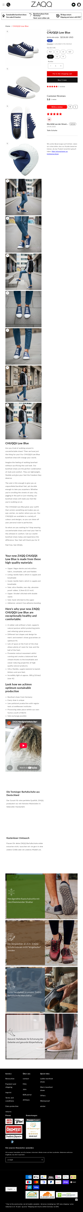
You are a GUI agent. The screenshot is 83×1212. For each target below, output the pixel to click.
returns (8, 1111)
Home (7, 26)
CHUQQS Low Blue (21, 26)
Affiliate (26, 1100)
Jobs (24, 1089)
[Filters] (70, 107)
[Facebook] (76, 1200)
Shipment (50, 44)
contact (26, 1078)
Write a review (57, 107)
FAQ (24, 1084)
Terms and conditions (9, 1099)
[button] (8, 4)
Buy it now (62, 80)
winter (43, 1106)
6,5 (70, 52)
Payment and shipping (10, 1085)
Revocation (9, 1078)
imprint (8, 1092)
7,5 (50, 57)
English (10, 1189)
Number (50, 61)
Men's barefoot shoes (46, 1088)
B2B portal (27, 1095)
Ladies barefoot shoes (46, 1080)
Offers (43, 1095)
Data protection (11, 1106)
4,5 (50, 52)
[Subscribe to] (41, 1159)
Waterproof (45, 1101)
